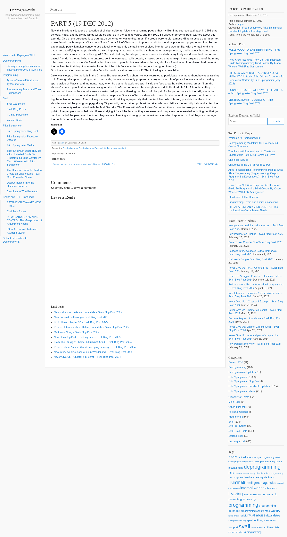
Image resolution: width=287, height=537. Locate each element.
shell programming (237, 520)
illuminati (236, 482)
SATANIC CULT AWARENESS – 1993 (24, 204)
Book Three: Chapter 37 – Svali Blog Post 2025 (81, 322)
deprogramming (262, 467)
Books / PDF (235, 362)
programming (243, 505)
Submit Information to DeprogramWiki (15, 240)
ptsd (267, 510)
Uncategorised (119, 148)
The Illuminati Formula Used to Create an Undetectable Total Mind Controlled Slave (24, 174)
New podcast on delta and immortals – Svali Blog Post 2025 (88, 312)
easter (246, 473)
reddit (243, 515)
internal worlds (252, 488)
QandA (275, 510)
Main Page (234, 402)
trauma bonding (235, 532)
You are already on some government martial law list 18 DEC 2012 (83, 164)
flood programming (274, 473)
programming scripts (252, 510)
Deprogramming (12, 60)
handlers (249, 477)
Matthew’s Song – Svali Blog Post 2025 (76, 332)
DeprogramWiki (22, 9)
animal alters (245, 457)
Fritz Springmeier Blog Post (22, 131)
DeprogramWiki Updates (242, 372)
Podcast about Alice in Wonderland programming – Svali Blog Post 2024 (94, 347)
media (246, 494)
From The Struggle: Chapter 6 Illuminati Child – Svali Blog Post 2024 (93, 342)
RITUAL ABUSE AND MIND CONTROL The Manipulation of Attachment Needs (24, 220)
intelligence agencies (261, 483)
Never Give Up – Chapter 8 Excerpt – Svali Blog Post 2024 (87, 357)
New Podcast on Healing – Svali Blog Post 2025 (81, 317)
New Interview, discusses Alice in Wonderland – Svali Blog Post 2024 (93, 352)
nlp (275, 494)
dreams (238, 473)
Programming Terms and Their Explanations (24, 91)
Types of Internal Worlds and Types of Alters (23, 82)
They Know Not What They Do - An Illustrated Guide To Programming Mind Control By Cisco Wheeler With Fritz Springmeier (254, 189)
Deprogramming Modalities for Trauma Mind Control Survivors (24, 68)
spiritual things (256, 520)
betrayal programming (264, 457)
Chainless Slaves (17, 211)
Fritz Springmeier (12, 125)
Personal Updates (238, 412)
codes (250, 461)
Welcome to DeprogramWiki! (19, 55)
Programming (10, 75)
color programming (264, 461)
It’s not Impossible (17, 114)
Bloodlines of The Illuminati (22, 191)
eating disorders (257, 473)
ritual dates (273, 515)
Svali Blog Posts (16, 109)
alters (233, 457)
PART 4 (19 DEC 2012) (207, 164)
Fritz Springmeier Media (20, 145)
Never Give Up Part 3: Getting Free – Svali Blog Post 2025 (87, 337)
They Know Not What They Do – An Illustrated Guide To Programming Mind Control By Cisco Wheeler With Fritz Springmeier (24, 158)
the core (261, 527)
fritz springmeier (236, 477)
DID (231, 473)
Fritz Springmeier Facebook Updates (22, 138)
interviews (271, 488)
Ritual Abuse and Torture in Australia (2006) (22, 231)
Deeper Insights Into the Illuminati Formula (20, 184)
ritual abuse (256, 515)
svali (244, 526)
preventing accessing (242, 499)
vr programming (252, 532)
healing (259, 477)
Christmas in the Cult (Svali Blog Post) (250, 164)
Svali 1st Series (16, 103)
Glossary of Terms (238, 397)
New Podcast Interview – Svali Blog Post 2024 (254, 343)
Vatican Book (14, 120)
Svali (6, 98)
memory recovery (261, 494)
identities (269, 477)
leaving (235, 493)
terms (253, 527)
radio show (233, 516)
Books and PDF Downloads (18, 197)
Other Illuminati (237, 407)
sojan (61, 143)
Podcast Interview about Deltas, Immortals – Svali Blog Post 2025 (91, 327)
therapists (273, 527)
